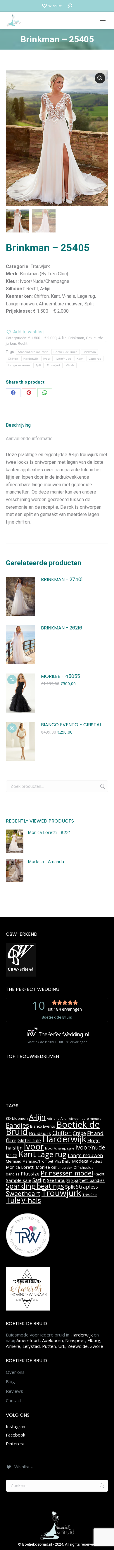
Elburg (93, 1340)
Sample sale (18, 1180)
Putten (49, 1346)
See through (58, 1180)
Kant (80, 358)
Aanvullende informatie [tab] (29, 438)
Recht (22, 343)
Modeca (80, 1161)
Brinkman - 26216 (61, 628)
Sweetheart (23, 1193)
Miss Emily (62, 1161)
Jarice (11, 1155)
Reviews (14, 1391)
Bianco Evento (42, 1126)
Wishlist (55, 6)
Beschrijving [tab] (18, 425)
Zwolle (96, 1346)
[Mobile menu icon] (102, 20)
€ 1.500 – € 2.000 (42, 338)
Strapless (87, 1186)
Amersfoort (28, 1340)
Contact (13, 1400)
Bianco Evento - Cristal (71, 725)
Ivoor (47, 358)
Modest (95, 1161)
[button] (100, 78)
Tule (13, 1200)
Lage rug (95, 358)
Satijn (39, 1180)
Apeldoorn (52, 1340)
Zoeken (102, 786)
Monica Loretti (20, 1167)
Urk (61, 1346)
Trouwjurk (54, 365)
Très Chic (89, 1194)
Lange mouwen (19, 365)
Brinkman (76, 338)
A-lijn (62, 338)
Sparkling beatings (35, 1186)
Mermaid (13, 1161)
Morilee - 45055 (60, 676)
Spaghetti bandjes (88, 1180)
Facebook (15, 1435)
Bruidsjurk (40, 1133)
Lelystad (31, 1346)
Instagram (16, 1426)
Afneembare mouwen (33, 352)
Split (38, 365)
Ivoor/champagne (59, 1148)
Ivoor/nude (63, 358)
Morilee (43, 1167)
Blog (10, 1381)
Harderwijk (30, 358)
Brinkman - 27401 (62, 580)
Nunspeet (75, 1340)
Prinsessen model (67, 1173)
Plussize (30, 1173)
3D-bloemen (17, 1118)
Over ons (15, 1372)
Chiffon (13, 358)
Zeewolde (78, 1346)
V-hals (70, 365)
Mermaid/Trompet (38, 1161)
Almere (13, 1346)
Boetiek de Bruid (65, 352)
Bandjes (17, 1125)
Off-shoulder (61, 1167)
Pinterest (15, 1443)
